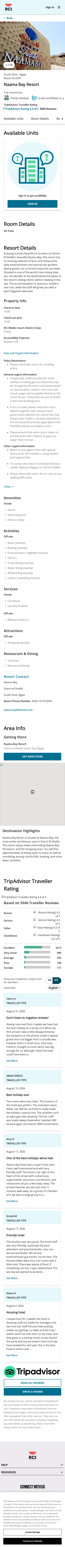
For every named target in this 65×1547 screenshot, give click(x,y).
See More (12, 1060)
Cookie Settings (32, 1532)
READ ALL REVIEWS (32, 1383)
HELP (4, 1465)
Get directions (32, 756)
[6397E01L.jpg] (32, 46)
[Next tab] (62, 119)
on (49, 979)
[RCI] (8, 7)
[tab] (13, 118)
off (56, 979)
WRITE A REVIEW (33, 1391)
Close (7, 486)
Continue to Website (32, 1541)
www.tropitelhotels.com (18, 710)
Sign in (50, 7)
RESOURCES (8, 1472)
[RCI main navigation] (59, 7)
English (53, 988)
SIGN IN (32, 204)
